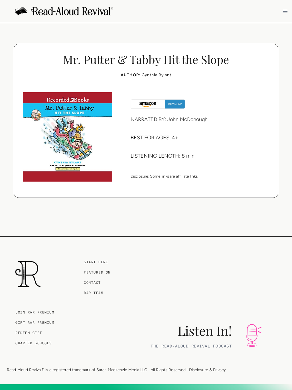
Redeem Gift (28, 333)
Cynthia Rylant (156, 75)
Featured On (97, 272)
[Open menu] (286, 11)
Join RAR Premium (34, 312)
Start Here (96, 262)
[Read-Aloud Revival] (28, 274)
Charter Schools (33, 343)
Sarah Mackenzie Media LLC (121, 369)
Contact (92, 282)
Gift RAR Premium (34, 322)
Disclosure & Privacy (207, 369)
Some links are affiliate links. (174, 176)
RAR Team (93, 293)
